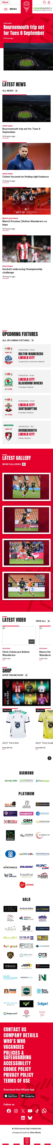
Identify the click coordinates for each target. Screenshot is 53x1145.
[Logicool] (26, 854)
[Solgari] (42, 1003)
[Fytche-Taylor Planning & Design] (26, 946)
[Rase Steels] (42, 991)
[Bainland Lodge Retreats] (10, 928)
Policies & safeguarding (18, 1055)
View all (41, 621)
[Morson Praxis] (26, 977)
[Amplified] (42, 909)
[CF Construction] (42, 928)
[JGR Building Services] (26, 966)
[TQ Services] (10, 875)
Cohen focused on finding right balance (25, 176)
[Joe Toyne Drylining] (42, 966)
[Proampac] (42, 781)
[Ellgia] (10, 938)
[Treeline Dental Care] (26, 875)
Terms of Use (17, 1080)
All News (7, 90)
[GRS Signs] (42, 955)
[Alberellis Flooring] (10, 909)
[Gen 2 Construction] (42, 822)
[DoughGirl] (26, 814)
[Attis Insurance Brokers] (42, 918)
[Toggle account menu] (49, 2)
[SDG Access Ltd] (26, 1003)
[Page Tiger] (10, 991)
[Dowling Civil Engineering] (42, 813)
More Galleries (11, 464)
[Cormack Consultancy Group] (10, 813)
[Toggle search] (44, 2)
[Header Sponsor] (42, 9)
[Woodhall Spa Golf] (26, 1014)
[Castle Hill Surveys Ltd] (26, 928)
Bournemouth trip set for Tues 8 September (21, 130)
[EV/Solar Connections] (26, 937)
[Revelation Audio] (10, 1003)
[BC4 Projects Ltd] (42, 804)
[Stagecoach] (10, 1013)
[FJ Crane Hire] (42, 938)
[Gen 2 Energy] (26, 781)
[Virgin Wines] (26, 885)
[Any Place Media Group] (26, 918)
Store (5, 2)
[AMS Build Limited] (10, 918)
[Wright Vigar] (42, 1014)
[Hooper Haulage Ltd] (26, 835)
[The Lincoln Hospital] (10, 977)
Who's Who (14, 1041)
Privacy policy (18, 1075)
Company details (21, 1035)
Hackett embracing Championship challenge (22, 271)
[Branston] (10, 780)
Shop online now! (12, 675)
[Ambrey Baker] (26, 909)
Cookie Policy (17, 1069)
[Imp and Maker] (10, 966)
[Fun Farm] (10, 946)
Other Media (35, 1132)
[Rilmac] (26, 867)
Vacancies (14, 1047)
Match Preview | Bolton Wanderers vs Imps (24, 223)
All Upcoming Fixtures (16, 340)
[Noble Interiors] (42, 977)
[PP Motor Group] (26, 991)
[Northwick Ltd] (10, 866)
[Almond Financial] (26, 804)
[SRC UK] (42, 867)
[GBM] (26, 822)
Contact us (15, 1029)
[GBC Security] (10, 955)
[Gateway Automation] (42, 946)
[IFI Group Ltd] (42, 835)
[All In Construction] (10, 804)
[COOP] (10, 854)
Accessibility (17, 1063)
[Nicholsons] (42, 854)
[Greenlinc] (10, 835)
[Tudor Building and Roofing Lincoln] (42, 875)
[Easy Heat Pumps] (10, 822)
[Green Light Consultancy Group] (26, 955)
